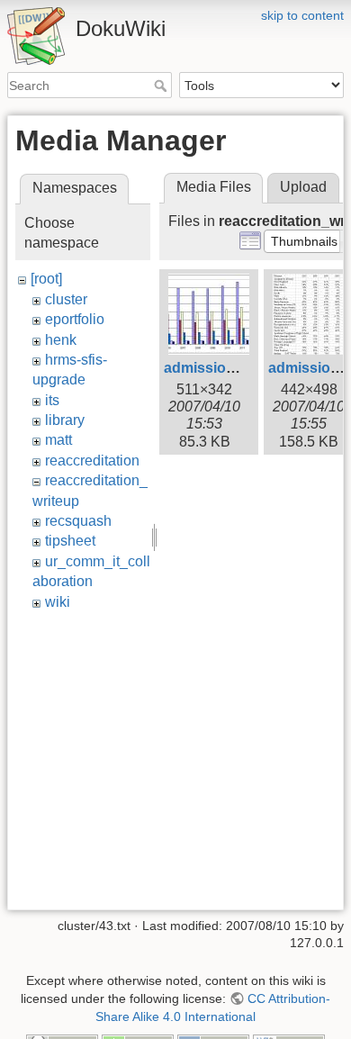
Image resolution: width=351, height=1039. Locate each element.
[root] (46, 278)
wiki (57, 602)
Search (162, 85)
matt (58, 439)
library (65, 420)
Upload (303, 186)
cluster (66, 299)
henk (60, 340)
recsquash (78, 521)
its (52, 400)
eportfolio (74, 319)
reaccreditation (92, 460)
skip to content (302, 15)
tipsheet (70, 540)
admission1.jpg (216, 367)
